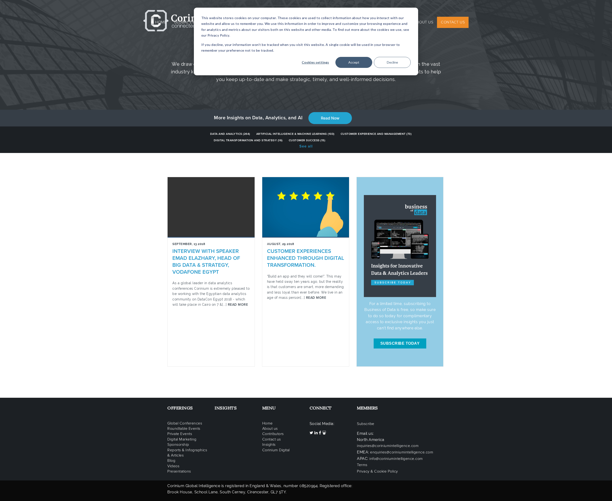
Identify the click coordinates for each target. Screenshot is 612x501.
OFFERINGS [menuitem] (180, 408)
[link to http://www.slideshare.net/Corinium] (324, 432)
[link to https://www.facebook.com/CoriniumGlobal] (320, 432)
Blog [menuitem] (171, 460)
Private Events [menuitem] (179, 433)
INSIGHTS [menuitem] (226, 408)
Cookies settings (315, 62)
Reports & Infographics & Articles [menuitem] (187, 453)
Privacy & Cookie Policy (377, 471)
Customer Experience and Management (376, 134)
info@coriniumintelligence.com (396, 458)
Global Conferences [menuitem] (184, 423)
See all (306, 146)
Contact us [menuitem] (271, 439)
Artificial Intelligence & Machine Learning (295, 134)
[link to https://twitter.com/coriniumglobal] (312, 432)
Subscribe (365, 423)
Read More (237, 305)
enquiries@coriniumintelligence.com (401, 452)
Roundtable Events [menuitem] (183, 428)
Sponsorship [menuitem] (178, 444)
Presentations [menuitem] (179, 471)
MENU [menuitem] (269, 408)
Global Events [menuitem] (189, 22)
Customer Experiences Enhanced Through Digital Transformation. (305, 258)
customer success (307, 140)
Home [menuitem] (160, 22)
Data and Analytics (230, 134)
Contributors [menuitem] (273, 433)
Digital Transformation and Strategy (248, 140)
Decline (392, 62)
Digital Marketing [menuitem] (182, 439)
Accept (353, 62)
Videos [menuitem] (173, 466)
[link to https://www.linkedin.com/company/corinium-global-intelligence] (316, 432)
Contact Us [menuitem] (453, 22)
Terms (362, 465)
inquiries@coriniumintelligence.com (388, 445)
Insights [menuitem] (269, 444)
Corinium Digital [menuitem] (276, 450)
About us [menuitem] (270, 428)
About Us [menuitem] (423, 22)
